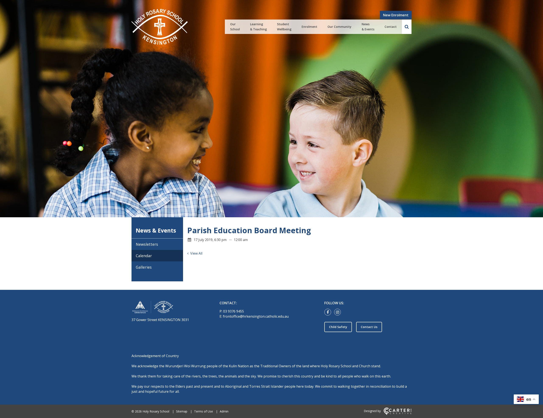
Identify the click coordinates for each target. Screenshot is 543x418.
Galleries (144, 267)
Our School (235, 26)
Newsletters (147, 244)
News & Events (368, 26)
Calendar (144, 255)
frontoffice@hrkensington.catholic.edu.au (256, 316)
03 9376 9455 (233, 311)
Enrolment (309, 27)
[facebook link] (328, 312)
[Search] (406, 27)
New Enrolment (396, 15)
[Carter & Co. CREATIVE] (397, 414)
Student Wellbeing (284, 26)
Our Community (339, 27)
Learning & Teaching (258, 26)
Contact (391, 27)
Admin (224, 411)
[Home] (168, 307)
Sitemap (181, 411)
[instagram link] (338, 312)
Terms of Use (203, 411)
